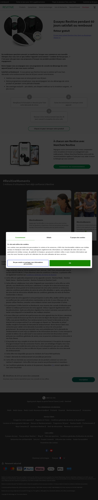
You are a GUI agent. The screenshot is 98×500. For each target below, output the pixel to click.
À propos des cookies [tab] (77, 237)
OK (70, 263)
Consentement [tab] (20, 237)
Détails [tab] (49, 237)
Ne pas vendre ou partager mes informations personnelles (28, 263)
